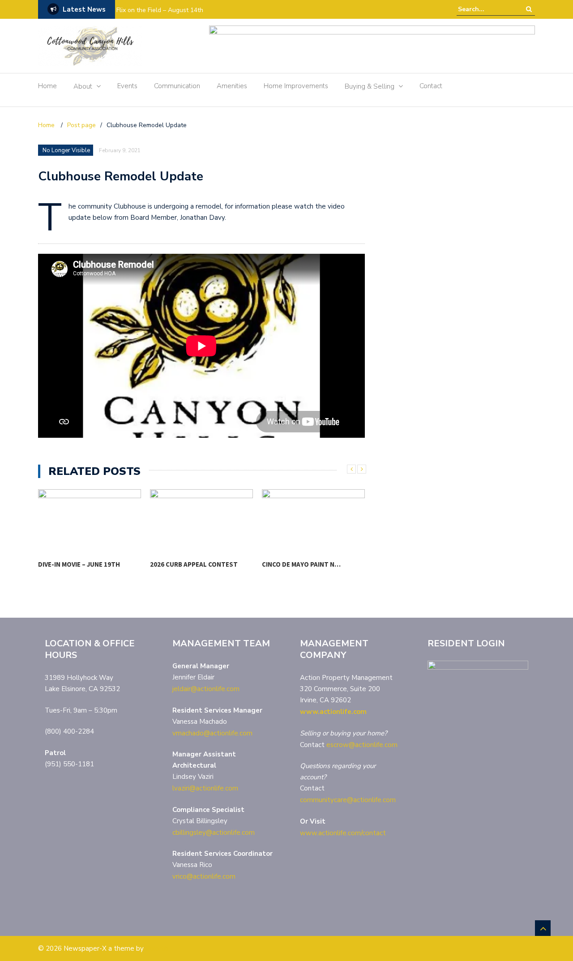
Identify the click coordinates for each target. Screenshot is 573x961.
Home (47, 85)
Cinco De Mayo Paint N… (301, 564)
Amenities (232, 85)
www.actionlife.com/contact (343, 833)
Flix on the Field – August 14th (159, 10)
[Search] (529, 9)
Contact (430, 85)
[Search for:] (485, 9)
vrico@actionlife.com (203, 876)
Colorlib (157, 948)
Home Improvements (296, 85)
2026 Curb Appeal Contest (194, 564)
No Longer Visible (66, 150)
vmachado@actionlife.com (212, 733)
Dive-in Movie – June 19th (79, 564)
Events (127, 85)
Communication (177, 85)
